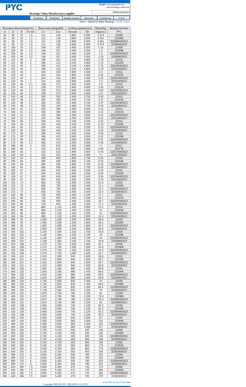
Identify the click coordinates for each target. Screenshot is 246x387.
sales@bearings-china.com (117, 7)
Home (83, 22)
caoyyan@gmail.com (115, 4)
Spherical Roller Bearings (101, 21)
